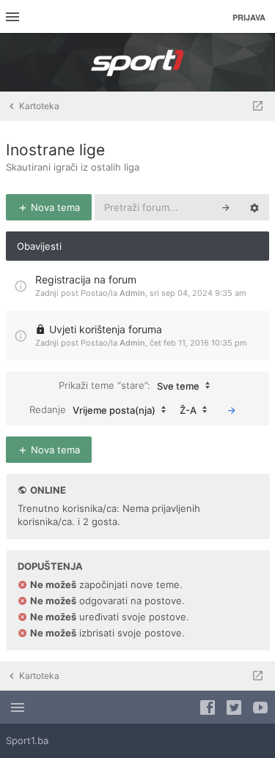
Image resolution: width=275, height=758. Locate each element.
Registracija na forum (85, 279)
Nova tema (54, 207)
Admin (132, 293)
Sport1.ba (27, 740)
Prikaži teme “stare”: (129, 385)
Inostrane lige (55, 150)
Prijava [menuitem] (248, 17)
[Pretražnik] (226, 207)
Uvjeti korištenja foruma (105, 329)
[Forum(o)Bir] (258, 106)
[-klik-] (231, 410)
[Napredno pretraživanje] (254, 207)
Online (48, 490)
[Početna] (138, 62)
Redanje (92, 409)
